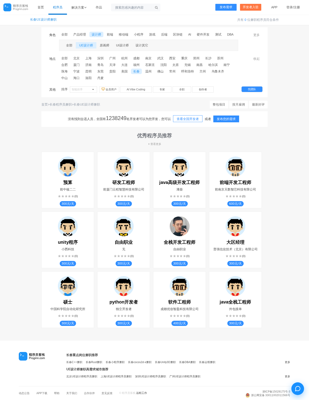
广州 (112, 58)
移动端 (123, 34)
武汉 (160, 58)
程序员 (57, 7)
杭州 (124, 58)
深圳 (100, 58)
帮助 (56, 393)
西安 (172, 58)
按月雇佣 (238, 104)
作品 (99, 7)
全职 (182, 89)
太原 (175, 65)
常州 (172, 71)
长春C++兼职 (74, 362)
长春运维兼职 (207, 362)
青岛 (100, 65)
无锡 (187, 65)
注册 (297, 7)
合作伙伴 (89, 393)
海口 (76, 78)
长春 (136, 71)
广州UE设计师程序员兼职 (184, 376)
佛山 (160, 71)
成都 (136, 58)
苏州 (220, 58)
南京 (148, 58)
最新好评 (258, 104)
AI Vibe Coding (136, 89)
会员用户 (111, 89)
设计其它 (141, 45)
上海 (88, 58)
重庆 (184, 58)
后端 (164, 34)
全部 (64, 34)
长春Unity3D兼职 (165, 362)
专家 (162, 89)
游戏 (152, 34)
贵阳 (112, 71)
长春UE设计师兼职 (43, 19)
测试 (218, 34)
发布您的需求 (226, 119)
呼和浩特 (187, 71)
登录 (289, 7)
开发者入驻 (251, 7)
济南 (88, 65)
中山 (64, 78)
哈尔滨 (213, 65)
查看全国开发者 (188, 119)
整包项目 (219, 104)
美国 (124, 71)
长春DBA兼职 (187, 362)
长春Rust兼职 (94, 362)
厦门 (76, 65)
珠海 (64, 71)
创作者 (203, 89)
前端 (110, 34)
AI (189, 34)
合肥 (64, 65)
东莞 (100, 71)
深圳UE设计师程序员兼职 (150, 376)
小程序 (138, 34)
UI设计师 (122, 45)
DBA (230, 34)
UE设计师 (86, 45)
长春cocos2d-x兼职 (140, 362)
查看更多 (155, 144)
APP (274, 7)
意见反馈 (107, 393)
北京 (76, 58)
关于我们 (71, 393)
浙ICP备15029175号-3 (276, 391)
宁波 (76, 71)
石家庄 (150, 65)
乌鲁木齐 (218, 71)
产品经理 (79, 34)
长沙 (208, 58)
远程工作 (141, 393)
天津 (112, 65)
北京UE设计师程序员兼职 (81, 376)
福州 (136, 65)
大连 (124, 65)
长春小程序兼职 (115, 362)
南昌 (199, 65)
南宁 (226, 65)
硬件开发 (203, 34)
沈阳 (163, 65)
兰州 (203, 71)
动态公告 (24, 393)
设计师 (96, 34)
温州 (148, 71)
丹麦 (100, 78)
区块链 (178, 34)
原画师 (104, 45)
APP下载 (41, 393)
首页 (41, 7)
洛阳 (88, 78)
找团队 (252, 89)
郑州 (196, 58)
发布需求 (226, 7)
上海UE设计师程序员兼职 (116, 376)
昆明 (88, 71)
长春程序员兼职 (61, 104)
